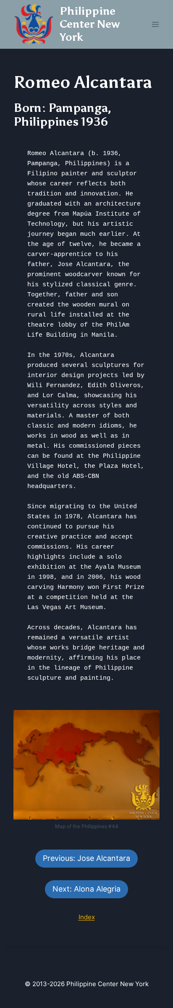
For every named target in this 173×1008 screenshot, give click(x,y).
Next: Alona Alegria (86, 888)
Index (87, 917)
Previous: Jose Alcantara (86, 858)
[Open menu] (155, 24)
